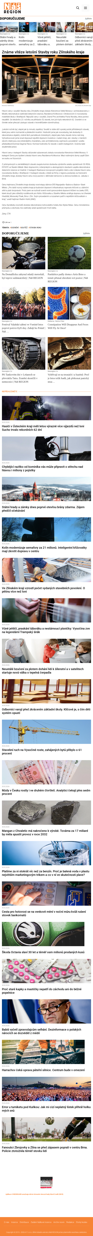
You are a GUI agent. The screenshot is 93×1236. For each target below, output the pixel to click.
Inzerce (14, 1222)
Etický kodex (81, 1222)
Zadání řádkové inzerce (41, 1222)
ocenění (15, 228)
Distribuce (24, 1222)
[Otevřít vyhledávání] (78, 8)
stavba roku (35, 228)
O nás (6, 1222)
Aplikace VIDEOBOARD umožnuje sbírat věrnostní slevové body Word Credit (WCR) (34, 1194)
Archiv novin (58, 1222)
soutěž (24, 228)
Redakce (70, 1222)
